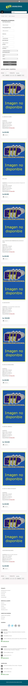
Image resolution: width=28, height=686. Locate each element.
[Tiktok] (19, 625)
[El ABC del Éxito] (14, 282)
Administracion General (5, 590)
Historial (2, 618)
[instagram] (15, 625)
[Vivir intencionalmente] (14, 530)
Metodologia (3, 597)
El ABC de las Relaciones (8, 364)
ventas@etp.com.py (8, 635)
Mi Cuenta (3, 617)
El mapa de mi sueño (7, 116)
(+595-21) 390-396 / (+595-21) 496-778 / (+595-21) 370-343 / (15, 638)
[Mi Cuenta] (19, 1)
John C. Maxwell (8, 122)
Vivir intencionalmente (7, 550)
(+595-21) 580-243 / (7, 671)
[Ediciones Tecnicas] (14, 6)
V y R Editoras (9, 310)
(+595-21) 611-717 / (7, 655)
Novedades (3, 608)
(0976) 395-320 (6, 641)
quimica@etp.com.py (8, 668)
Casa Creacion (9, 558)
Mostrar (2, 72)
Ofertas (2, 606)
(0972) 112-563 (6, 674)
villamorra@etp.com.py (8, 652)
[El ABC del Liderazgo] (14, 406)
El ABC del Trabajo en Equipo (9, 488)
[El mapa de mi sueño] (14, 96)
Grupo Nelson (9, 125)
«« (3, 75)
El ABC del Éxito (6, 302)
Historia (2, 602)
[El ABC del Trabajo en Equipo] (14, 468)
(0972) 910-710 (6, 658)
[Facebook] (9, 625)
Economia (3, 593)
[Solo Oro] (14, 158)
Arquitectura (3, 592)
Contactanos (3, 604)
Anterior (7, 75)
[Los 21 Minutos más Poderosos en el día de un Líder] (14, 220)
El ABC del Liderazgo (7, 426)
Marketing (3, 595)
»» (23, 75)
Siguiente (19, 75)
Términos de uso (4, 609)
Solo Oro (4, 178)
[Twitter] (12, 625)
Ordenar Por (12, 72)
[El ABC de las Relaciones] (14, 344)
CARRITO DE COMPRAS (5, 615)
